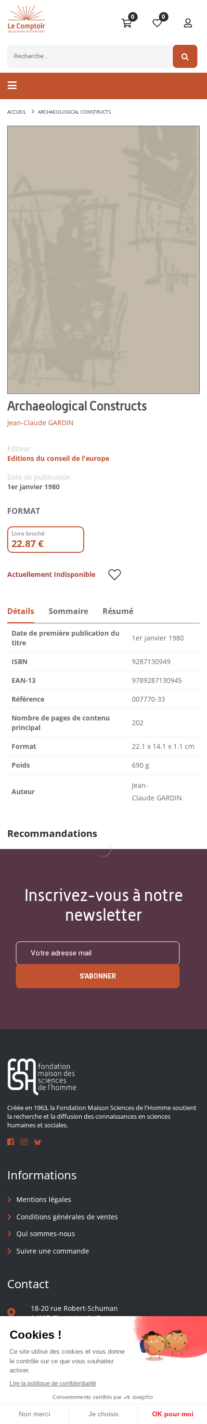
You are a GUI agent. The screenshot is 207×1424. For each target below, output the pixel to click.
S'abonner (97, 976)
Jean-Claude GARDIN (40, 422)
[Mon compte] (188, 23)
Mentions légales (43, 1199)
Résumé (118, 611)
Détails (20, 611)
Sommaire (68, 611)
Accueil (16, 111)
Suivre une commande (52, 1250)
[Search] (185, 56)
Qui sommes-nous (45, 1233)
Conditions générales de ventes (67, 1216)
